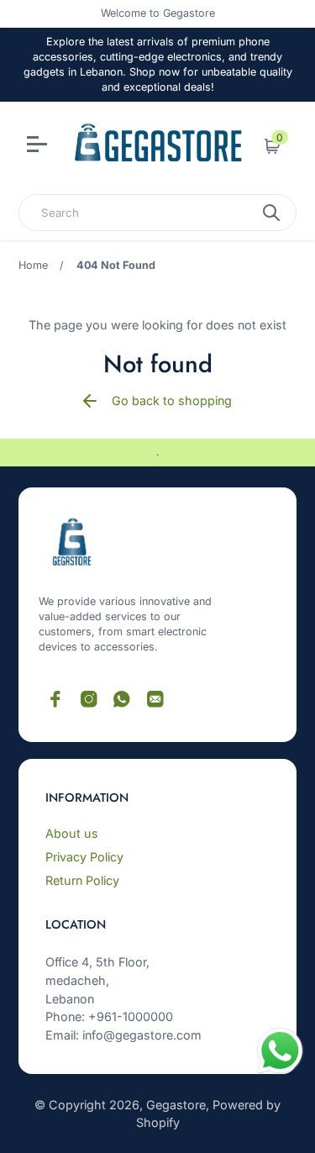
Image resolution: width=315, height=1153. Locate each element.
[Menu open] (39, 146)
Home (33, 265)
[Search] (271, 212)
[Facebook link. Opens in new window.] (55, 699)
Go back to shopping (172, 400)
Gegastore (176, 1105)
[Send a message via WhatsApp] (280, 1050)
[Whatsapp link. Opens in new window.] (122, 699)
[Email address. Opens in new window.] (155, 699)
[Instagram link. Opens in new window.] (89, 699)
